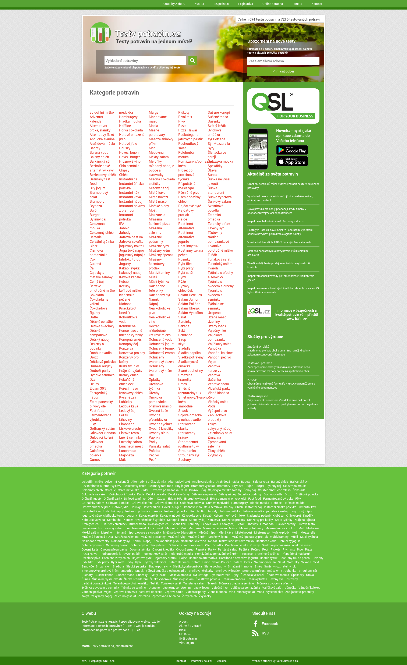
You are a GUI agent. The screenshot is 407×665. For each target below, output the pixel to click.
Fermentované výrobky (100, 417)
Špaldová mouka (220, 161)
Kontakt (317, 4)
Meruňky (155, 161)
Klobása (125, 303)
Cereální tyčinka (102, 241)
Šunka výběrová (220, 197)
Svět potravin (188, 638)
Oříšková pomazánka (158, 399)
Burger (94, 214)
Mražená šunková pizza (159, 221)
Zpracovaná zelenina (217, 443)
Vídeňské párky (219, 388)
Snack (183, 410)
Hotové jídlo (128, 143)
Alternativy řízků (102, 134)
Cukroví (95, 263)
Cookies (222, 661)
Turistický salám (220, 263)
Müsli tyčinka (159, 281)
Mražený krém (159, 250)
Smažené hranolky (185, 377)
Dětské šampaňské (98, 332)
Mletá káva (157, 192)
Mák (122, 459)
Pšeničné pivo (188, 192)
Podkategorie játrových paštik (190, 136)
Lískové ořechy (130, 428)
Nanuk (154, 299)
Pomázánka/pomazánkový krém (216, 554)
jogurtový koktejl (131, 246)
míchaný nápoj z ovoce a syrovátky (138, 532)
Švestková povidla (215, 208)
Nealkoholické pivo (166, 541)
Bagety (95, 148)
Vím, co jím (186, 643)
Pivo (181, 121)
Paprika (154, 437)
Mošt (153, 210)
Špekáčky (215, 165)
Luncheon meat (131, 446)
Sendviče (185, 335)
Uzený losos (217, 326)
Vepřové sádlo (218, 384)
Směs (182, 384)
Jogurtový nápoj (131, 250)
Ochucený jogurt (161, 344)
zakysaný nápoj (219, 428)
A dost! (183, 621)
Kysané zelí (127, 397)
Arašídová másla (102, 143)
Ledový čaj (127, 410)
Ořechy (154, 392)
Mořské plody (159, 206)
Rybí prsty (186, 268)
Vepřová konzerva (214, 368)
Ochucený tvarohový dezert (161, 359)
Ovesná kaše (158, 410)
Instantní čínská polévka (280, 507)
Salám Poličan (189, 303)
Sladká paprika (189, 352)
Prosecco (185, 170)
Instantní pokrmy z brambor (132, 208)
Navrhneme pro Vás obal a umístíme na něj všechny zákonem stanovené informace (278, 350)
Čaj (92, 268)
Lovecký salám (130, 441)
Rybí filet (185, 263)
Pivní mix (185, 116)
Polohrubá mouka (186, 154)
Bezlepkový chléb (103, 174)
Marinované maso (215, 528)
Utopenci (215, 312)
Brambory (97, 201)
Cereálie (96, 237)
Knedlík (124, 312)
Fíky (93, 424)
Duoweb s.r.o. (290, 661)
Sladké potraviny (191, 357)
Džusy (94, 384)
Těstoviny (215, 232)
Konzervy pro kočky (260, 520)
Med (152, 148)
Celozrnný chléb (102, 232)
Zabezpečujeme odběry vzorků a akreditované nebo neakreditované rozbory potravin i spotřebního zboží (278, 367)
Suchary (184, 459)
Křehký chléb (128, 375)
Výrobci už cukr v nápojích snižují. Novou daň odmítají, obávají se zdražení (280, 198)
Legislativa (245, 4)
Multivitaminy (159, 272)
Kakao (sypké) (129, 268)
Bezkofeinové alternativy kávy (102, 167)
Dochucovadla (101, 352)
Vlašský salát (218, 401)
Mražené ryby (159, 246)
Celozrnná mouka (97, 225)
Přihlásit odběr (283, 71)
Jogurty (125, 263)
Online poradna (272, 4)
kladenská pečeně (126, 297)
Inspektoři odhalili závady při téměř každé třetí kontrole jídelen (280, 278)
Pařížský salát (159, 446)
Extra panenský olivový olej (101, 403)
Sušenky (214, 121)
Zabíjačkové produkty (217, 417)
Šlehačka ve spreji (253, 575)
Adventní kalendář (96, 118)
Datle (94, 317)
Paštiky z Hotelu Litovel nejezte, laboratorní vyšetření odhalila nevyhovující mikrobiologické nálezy (279, 232)
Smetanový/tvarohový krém (100, 571)
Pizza (182, 125)
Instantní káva (130, 197)
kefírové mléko (130, 290)
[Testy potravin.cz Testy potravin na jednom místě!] (97, 27)
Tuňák (212, 254)
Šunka (212, 174)
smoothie (185, 406)
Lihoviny (125, 419)
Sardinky (184, 321)
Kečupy (124, 286)
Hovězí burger (129, 157)
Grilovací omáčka (96, 443)
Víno (211, 397)
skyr (181, 344)
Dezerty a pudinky (97, 346)
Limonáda (126, 424)
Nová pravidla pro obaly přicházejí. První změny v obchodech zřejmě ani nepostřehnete (276, 211)
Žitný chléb (216, 450)
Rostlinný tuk (188, 246)
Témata (297, 4)
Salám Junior (188, 299)
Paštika (154, 450)
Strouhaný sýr (188, 455)
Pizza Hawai (187, 130)
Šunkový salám (219, 201)
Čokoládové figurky (98, 310)
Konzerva (126, 348)
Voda (212, 406)
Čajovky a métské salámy (101, 274)
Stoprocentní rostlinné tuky (188, 443)
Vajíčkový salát (219, 344)
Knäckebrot (128, 308)
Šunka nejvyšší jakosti (107, 579)
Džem (94, 379)
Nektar (154, 326)
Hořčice (125, 125)
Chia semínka (129, 165)
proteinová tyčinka (186, 176)
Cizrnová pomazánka (98, 252)
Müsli (153, 277)
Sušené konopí (219, 112)
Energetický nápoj (196, 498)
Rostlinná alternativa (186, 225)
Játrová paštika (131, 237)
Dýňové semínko (102, 375)
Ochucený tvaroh (162, 352)
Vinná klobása (218, 392)
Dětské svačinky (102, 326)
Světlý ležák (217, 125)
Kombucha (127, 326)
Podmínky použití (201, 661)
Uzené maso (217, 317)
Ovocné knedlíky (161, 428)
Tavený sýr (216, 228)
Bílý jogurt (97, 188)
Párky (153, 441)
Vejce (212, 361)
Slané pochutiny (190, 370)
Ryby (182, 277)
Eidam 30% (98, 388)
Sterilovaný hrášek (186, 435)
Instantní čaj (128, 179)
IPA (121, 223)
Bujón (94, 210)
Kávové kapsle (130, 277)
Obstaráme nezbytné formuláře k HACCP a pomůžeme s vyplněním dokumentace (281, 383)
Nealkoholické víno (193, 541)
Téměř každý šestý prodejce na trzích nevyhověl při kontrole (278, 265)
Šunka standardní (216, 190)
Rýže (182, 281)
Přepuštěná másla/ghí (186, 185)
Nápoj (153, 303)
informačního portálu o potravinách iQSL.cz (111, 630)
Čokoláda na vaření (94, 494)
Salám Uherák (188, 308)
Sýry (211, 148)
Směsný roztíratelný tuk (189, 390)
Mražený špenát (161, 254)
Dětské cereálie (101, 321)
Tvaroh (213, 268)
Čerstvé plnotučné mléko (102, 288)
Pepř (152, 459)
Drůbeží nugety (101, 366)
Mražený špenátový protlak (156, 263)
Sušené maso (218, 116)
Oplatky (154, 379)
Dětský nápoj (99, 339)
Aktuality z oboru (174, 4)
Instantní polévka (126, 216)
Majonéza (126, 455)
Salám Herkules (190, 295)
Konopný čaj (128, 344)
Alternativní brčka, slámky (100, 127)
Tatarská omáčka (214, 216)
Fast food (97, 410)
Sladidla (184, 348)
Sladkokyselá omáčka (188, 363)
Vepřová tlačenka (214, 377)
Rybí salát (186, 272)
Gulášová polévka (97, 452)
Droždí (94, 357)
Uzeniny (214, 321)
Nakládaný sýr (159, 295)
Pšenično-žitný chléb (116, 558)
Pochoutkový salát (154, 554)
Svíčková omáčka (215, 132)
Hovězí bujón (129, 152)
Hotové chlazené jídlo (96, 507)
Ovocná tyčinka (161, 424)
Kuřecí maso (128, 388)
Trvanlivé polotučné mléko (220, 248)
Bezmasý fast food (160, 486)
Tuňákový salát (219, 259)
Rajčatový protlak (186, 212)
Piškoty (184, 112)
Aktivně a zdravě (190, 626)
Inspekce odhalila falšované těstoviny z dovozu (276, 221)
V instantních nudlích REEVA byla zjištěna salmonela (279, 242)
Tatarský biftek (219, 223)
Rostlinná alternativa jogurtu (186, 237)
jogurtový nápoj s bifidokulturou (132, 256)
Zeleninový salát (220, 433)
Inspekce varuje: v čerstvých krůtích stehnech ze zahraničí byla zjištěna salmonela (283, 290)
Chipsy (124, 170)
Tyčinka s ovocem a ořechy (221, 283)
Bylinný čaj (98, 219)
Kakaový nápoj (130, 272)
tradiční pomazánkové (218, 239)
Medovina (156, 152)
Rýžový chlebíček (185, 288)
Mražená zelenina (155, 230)
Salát (182, 317)
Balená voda (99, 152)
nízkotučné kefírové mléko (160, 332)
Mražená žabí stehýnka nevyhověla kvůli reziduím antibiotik (277, 253)
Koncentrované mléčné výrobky (131, 332)
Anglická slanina (102, 139)
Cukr (93, 259)
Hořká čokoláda (131, 130)
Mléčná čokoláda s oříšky (180, 532)
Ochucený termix (161, 348)
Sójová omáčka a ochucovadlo (190, 417)
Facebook (270, 623)
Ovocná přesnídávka (158, 417)
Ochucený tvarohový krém (160, 368)
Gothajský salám (102, 428)
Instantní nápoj (130, 201)
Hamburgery (128, 116)
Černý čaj (97, 281)
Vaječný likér (217, 330)
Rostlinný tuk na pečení (295, 558)
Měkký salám (159, 157)
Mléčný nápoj (159, 188)
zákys (212, 424)
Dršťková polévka (103, 361)
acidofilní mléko (102, 112)
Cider (93, 246)
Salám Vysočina (190, 312)
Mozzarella (157, 214)
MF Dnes (185, 634)
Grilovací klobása (103, 433)
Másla (153, 125)
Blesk (182, 630)
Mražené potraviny (156, 239)
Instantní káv (129, 192)
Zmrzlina (214, 437)
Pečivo (154, 455)
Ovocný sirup (159, 433)
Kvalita (199, 4)
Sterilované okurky (186, 426)
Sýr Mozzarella (219, 143)
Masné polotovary (157, 132)
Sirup (182, 339)
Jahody (124, 232)
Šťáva (212, 170)
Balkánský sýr (100, 161)
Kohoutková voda (93, 520)
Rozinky (184, 259)
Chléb (123, 174)
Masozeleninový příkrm (280, 528)
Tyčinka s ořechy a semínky (220, 274)
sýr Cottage (216, 139)
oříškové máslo (160, 406)
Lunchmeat (128, 450)
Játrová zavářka (131, 241)
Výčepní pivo (217, 410)
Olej (152, 375)
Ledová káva (128, 406)
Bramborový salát (203, 486)
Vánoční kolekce (220, 352)
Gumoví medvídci (217, 503)
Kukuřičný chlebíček (126, 381)
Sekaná (184, 326)
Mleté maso (158, 201)
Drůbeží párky (100, 370)
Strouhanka (187, 450)
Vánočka (214, 348)
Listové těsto (129, 433)
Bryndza (96, 206)
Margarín (155, 112)
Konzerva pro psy (132, 352)
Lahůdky (125, 401)
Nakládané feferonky (157, 288)
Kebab (124, 281)
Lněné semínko (130, 437)
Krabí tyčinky (129, 366)
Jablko (124, 228)
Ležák (123, 415)
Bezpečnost (221, 4)
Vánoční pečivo (219, 357)
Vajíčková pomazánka (217, 337)
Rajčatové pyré (189, 206)
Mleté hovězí (158, 197)
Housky (124, 148)
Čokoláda (97, 295)
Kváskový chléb (131, 392)
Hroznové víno (130, 161)
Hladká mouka (130, 121)
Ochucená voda (161, 339)
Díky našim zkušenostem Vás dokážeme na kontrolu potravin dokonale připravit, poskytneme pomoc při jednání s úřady (282, 402)
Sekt (181, 330)
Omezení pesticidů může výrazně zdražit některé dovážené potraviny (283, 186)
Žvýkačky (215, 455)
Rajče (182, 219)
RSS (265, 633)
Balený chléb (99, 157)
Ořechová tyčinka (156, 386)
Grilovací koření (101, 437)
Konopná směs (130, 339)
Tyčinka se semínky (216, 305)
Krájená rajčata (130, 370)
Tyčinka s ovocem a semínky (215, 294)
